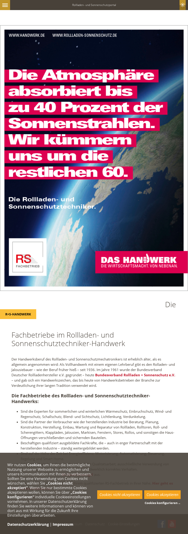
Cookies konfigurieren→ (163, 503)
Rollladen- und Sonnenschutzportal (94, 5)
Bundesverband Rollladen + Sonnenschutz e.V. (135, 375)
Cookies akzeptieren (162, 494)
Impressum (63, 524)
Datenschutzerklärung (28, 524)
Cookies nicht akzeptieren (120, 494)
